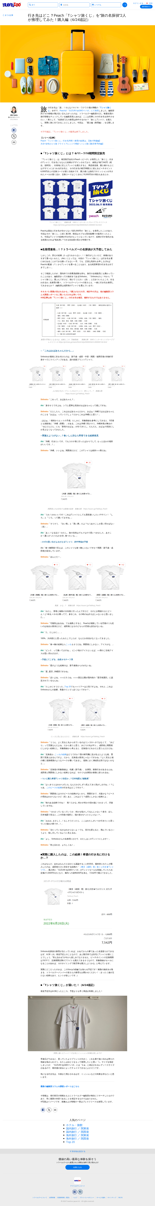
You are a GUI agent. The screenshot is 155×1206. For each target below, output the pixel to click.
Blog (121, 1197)
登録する (146, 7)
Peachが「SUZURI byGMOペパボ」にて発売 (79, 110)
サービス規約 (101, 1197)
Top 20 (67, 686)
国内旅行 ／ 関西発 (77, 1131)
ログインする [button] (138, 3)
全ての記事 (9, 15)
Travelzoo (11, 5)
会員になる (77, 1167)
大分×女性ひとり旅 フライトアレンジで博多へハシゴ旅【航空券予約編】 (72, 143)
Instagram (80, 1191)
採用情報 (52, 1197)
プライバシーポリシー (87, 1197)
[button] (14, 130)
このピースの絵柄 (54, 787)
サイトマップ (112, 1197)
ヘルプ (75, 1197)
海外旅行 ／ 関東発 (77, 1135)
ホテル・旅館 (74, 1125)
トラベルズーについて (39, 1197)
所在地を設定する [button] (78, 1151)
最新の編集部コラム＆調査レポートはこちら (60, 1086)
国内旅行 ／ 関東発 (77, 1128)
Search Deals (124, 4)
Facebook (74, 1191)
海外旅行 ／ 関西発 (77, 1138)
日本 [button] (151, 3)
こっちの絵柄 (60, 754)
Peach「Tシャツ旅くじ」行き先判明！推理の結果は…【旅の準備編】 (71, 140)
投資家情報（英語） (63, 1197)
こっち (69, 644)
